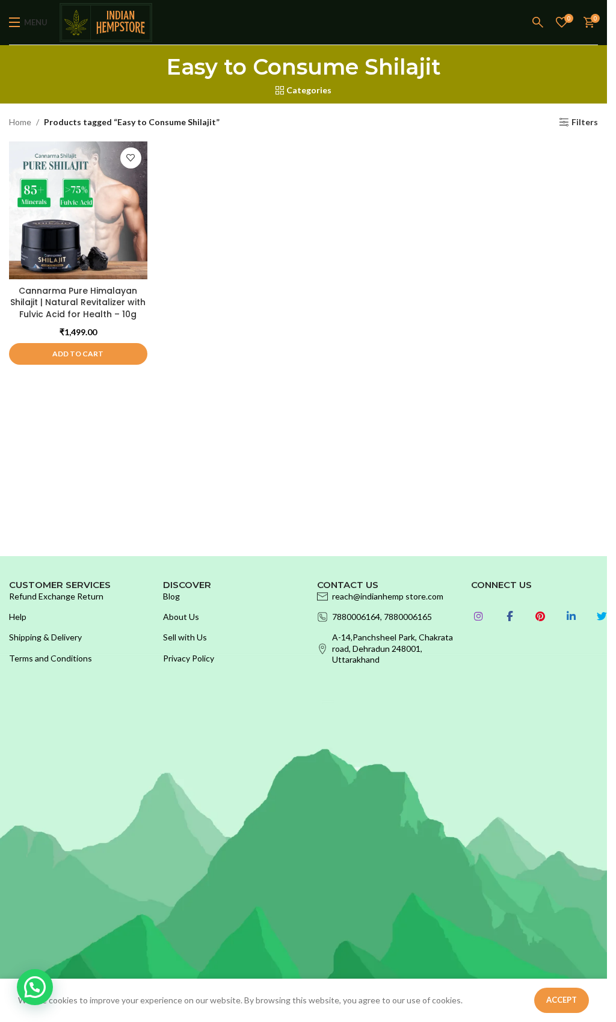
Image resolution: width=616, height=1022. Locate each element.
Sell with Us (185, 637)
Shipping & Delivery (45, 637)
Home (20, 122)
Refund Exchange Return (56, 596)
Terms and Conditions (50, 658)
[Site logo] (106, 21)
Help (17, 617)
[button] (78, 354)
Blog (171, 596)
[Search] (538, 22)
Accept (561, 1000)
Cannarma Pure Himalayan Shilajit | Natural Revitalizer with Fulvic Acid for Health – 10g (78, 302)
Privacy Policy (188, 658)
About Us (181, 617)
